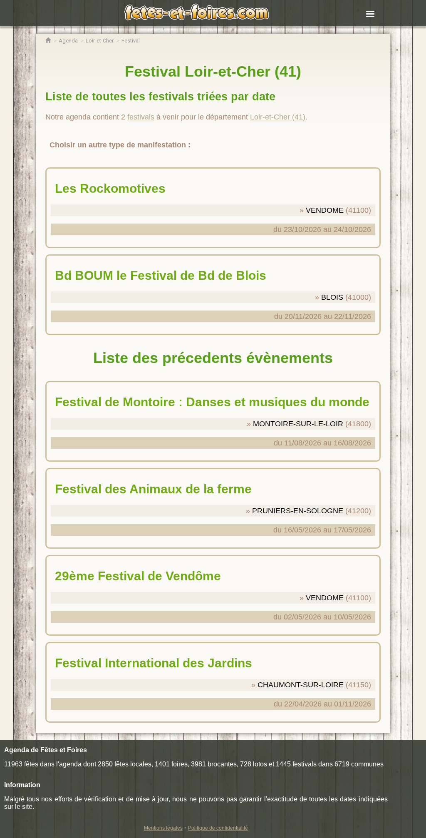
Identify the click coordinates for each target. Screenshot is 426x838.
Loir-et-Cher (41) (277, 117)
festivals (140, 117)
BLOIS (332, 297)
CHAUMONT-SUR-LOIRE (301, 685)
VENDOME (325, 210)
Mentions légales (163, 828)
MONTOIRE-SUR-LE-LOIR (298, 424)
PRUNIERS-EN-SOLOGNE (297, 511)
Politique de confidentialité (218, 828)
